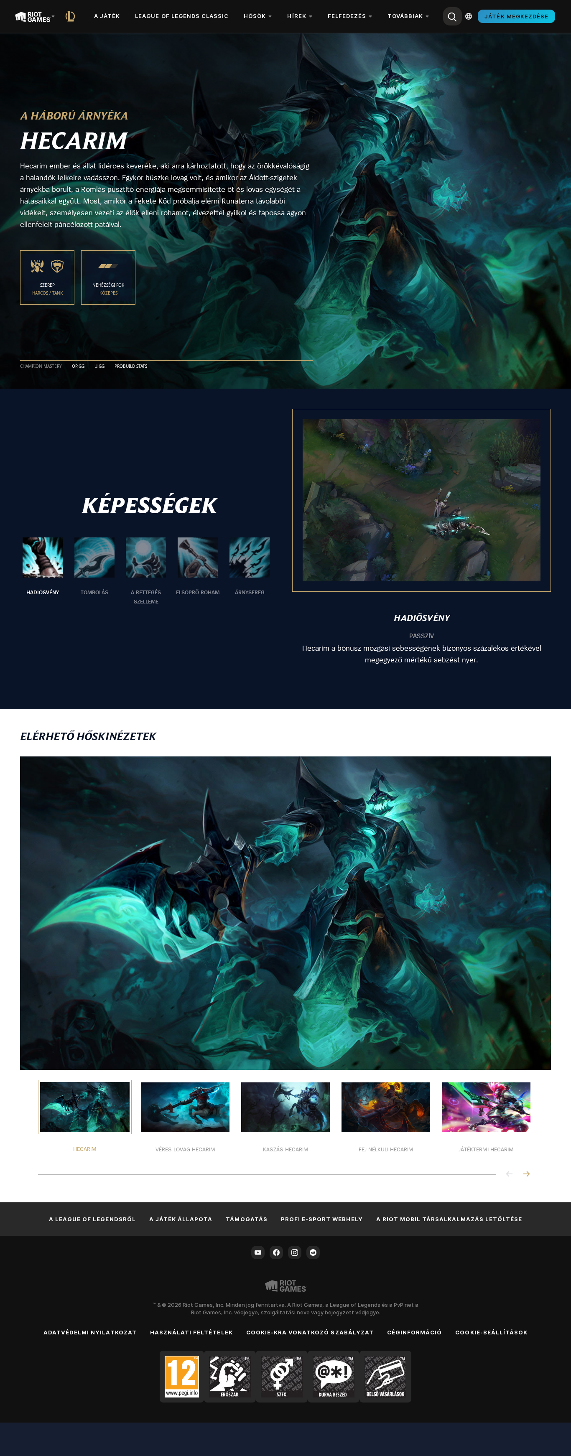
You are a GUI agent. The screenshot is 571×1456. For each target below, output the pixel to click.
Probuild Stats (131, 366)
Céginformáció (414, 1332)
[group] (146, 571)
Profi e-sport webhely (322, 1219)
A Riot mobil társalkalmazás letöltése (449, 1219)
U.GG (99, 366)
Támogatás (246, 1219)
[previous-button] (509, 1174)
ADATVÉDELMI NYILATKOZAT (90, 1332)
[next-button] (526, 1174)
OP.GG (78, 366)
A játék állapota (181, 1219)
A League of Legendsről (92, 1219)
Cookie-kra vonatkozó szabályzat (310, 1332)
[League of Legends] (72, 16)
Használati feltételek (191, 1332)
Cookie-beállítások (491, 1332)
